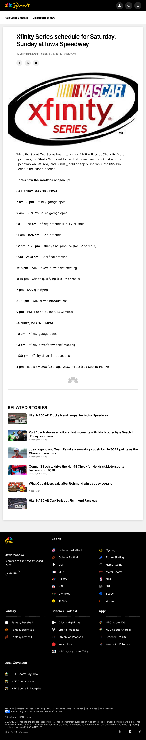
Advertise (9, 708)
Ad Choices (91, 708)
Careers (20, 708)
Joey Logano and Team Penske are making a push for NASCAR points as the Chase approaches (83, 451)
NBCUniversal (25, 717)
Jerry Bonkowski (29, 53)
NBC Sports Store (62, 708)
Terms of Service (53, 711)
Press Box (78, 708)
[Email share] (36, 63)
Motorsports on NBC (44, 17)
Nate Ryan (34, 490)
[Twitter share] (28, 63)
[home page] (17, 5)
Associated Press (38, 439)
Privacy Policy (106, 708)
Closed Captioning (35, 708)
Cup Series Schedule (16, 17)
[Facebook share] (19, 63)
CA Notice (38, 711)
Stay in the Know (14, 554)
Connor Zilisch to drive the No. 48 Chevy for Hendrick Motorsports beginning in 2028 (76, 468)
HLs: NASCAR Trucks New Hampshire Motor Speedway (68, 415)
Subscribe (12, 572)
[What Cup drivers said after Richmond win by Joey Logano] (17, 487)
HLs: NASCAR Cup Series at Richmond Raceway (63, 500)
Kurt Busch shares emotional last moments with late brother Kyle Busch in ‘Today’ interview (81, 434)
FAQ (49, 708)
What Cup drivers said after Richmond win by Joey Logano (70, 483)
